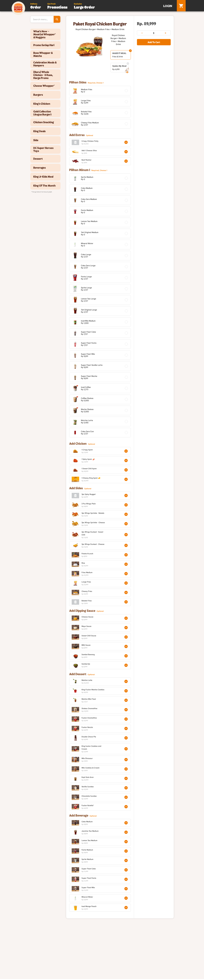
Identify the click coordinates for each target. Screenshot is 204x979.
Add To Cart (154, 42)
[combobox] (45, 19)
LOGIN (167, 6)
